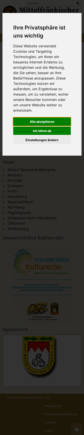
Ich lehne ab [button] (42, 131)
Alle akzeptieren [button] (42, 121)
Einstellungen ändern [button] (42, 140)
